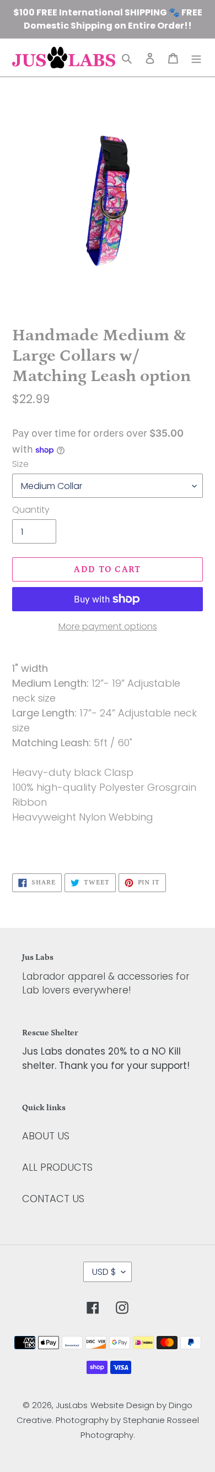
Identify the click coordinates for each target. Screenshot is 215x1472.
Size (20, 464)
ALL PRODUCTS (57, 1167)
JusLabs (72, 1405)
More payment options (107, 626)
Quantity (31, 509)
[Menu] (196, 57)
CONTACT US (53, 1198)
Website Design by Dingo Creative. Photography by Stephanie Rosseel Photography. (108, 1420)
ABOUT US (45, 1136)
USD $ (104, 1271)
